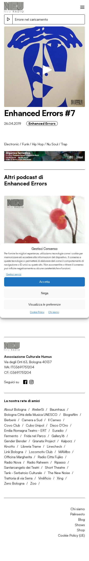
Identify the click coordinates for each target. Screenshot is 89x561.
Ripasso (60, 462)
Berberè (10, 420)
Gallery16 (58, 436)
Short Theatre (55, 467)
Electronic (11, 144)
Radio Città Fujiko (50, 457)
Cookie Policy (37, 312)
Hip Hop (38, 144)
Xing (60, 478)
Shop (81, 530)
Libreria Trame (31, 446)
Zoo (33, 483)
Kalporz (66, 441)
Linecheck (54, 446)
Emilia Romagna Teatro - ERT (25, 430)
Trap (64, 144)
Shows (80, 525)
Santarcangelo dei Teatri (21, 467)
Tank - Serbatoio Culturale (23, 473)
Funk (25, 144)
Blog (81, 519)
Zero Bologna (14, 483)
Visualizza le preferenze (44, 304)
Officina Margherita (18, 457)
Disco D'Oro (59, 425)
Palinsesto (77, 514)
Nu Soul (52, 144)
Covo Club (12, 425)
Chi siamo (53, 312)
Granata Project (43, 441)
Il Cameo (54, 420)
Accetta (44, 281)
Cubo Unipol (35, 425)
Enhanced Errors (42, 123)
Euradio (58, 430)
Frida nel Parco (35, 436)
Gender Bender (15, 441)
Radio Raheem (37, 462)
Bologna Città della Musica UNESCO (30, 415)
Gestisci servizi (13, 274)
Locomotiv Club (41, 452)
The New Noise (59, 473)
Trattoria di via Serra (18, 478)
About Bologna (15, 409)
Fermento (11, 436)
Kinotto (9, 446)
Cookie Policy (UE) (71, 535)
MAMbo (64, 452)
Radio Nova (12, 462)
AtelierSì (38, 409)
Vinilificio (44, 478)
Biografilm (70, 415)
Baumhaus (57, 409)
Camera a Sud (32, 420)
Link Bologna (13, 452)
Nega (44, 293)
